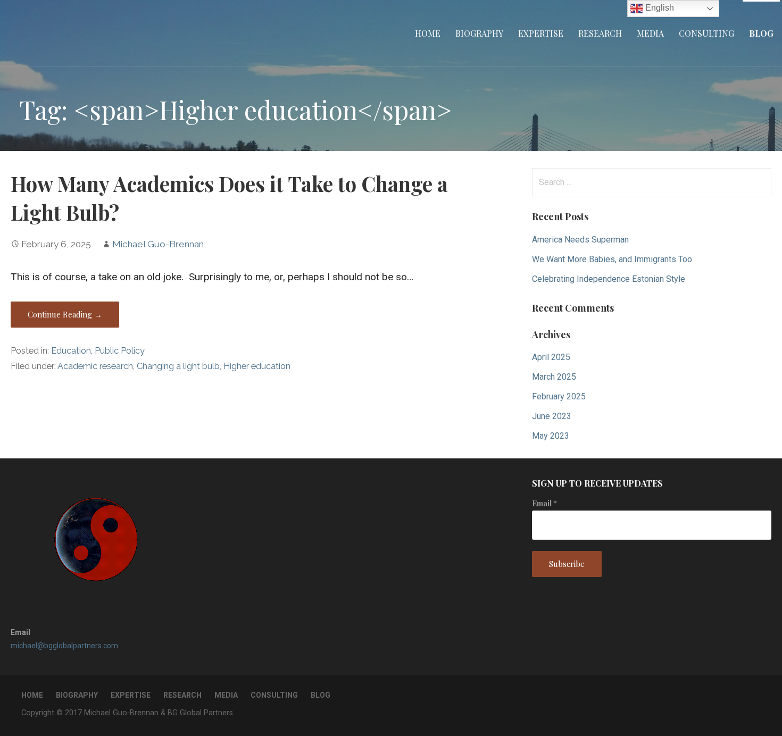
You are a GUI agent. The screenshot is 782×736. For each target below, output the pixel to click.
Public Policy (120, 351)
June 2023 (551, 416)
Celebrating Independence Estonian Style (608, 279)
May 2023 (550, 436)
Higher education (256, 366)
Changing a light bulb (178, 366)
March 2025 (554, 377)
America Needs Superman (580, 240)
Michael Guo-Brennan (158, 244)
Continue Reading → (65, 314)
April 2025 (551, 357)
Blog (761, 33)
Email (544, 503)
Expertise (540, 33)
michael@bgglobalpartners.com (64, 645)
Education (71, 351)
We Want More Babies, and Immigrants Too (612, 259)
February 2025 (559, 396)
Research (600, 33)
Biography (479, 33)
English (658, 7)
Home (427, 33)
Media (650, 33)
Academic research (95, 366)
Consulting (706, 33)
